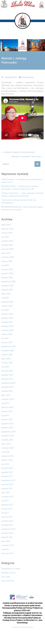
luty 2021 (5, 338)
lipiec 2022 (5, 294)
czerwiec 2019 (7, 399)
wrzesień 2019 (7, 387)
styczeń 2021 (7, 342)
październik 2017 (8, 480)
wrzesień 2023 (7, 249)
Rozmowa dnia (28, 77)
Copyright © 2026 (18, 627)
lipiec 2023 (5, 253)
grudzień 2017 (7, 472)
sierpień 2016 (7, 537)
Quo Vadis (5, 577)
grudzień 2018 (7, 423)
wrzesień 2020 (7, 350)
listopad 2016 (7, 525)
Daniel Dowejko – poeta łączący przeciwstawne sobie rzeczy (21, 180)
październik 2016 (8, 529)
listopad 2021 (7, 322)
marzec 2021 (6, 334)
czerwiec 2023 (7, 257)
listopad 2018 (7, 427)
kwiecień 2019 (7, 407)
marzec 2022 (6, 306)
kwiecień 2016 (7, 553)
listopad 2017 (7, 476)
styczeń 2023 (7, 269)
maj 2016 (5, 549)
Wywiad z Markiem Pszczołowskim (18, 152)
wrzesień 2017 (7, 484)
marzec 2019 (6, 411)
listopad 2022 (7, 277)
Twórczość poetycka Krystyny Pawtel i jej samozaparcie (18, 201)
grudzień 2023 (7, 241)
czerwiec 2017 (7, 497)
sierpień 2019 (7, 391)
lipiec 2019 (5, 395)
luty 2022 (5, 310)
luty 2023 (5, 265)
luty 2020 (5, 367)
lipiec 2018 (5, 444)
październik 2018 (8, 432)
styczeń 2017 (7, 517)
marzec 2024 (6, 233)
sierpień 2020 (7, 354)
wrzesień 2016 (7, 533)
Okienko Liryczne (8, 573)
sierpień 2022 (7, 290)
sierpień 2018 (7, 440)
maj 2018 (5, 452)
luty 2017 (5, 513)
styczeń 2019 (7, 419)
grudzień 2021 (7, 318)
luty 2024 (5, 237)
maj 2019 (5, 403)
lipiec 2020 (5, 359)
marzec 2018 (6, 460)
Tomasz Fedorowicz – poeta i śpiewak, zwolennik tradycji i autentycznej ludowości (22, 194)
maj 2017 (5, 501)
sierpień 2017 (7, 488)
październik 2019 (8, 383)
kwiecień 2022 (7, 302)
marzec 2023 (6, 261)
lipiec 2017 (5, 492)
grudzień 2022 (7, 273)
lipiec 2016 (5, 541)
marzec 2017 (6, 509)
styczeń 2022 (7, 314)
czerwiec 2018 (7, 448)
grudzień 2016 (7, 521)
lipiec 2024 (5, 225)
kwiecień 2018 (7, 456)
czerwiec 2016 (7, 545)
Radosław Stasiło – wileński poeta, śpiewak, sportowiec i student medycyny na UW (19, 187)
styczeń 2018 (7, 468)
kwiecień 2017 (7, 505)
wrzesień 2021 (7, 326)
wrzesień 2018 (7, 436)
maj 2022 (5, 298)
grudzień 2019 (7, 375)
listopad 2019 (7, 379)
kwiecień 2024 (7, 229)
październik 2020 (8, 346)
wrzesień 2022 (7, 286)
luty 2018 (5, 464)
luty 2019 (5, 415)
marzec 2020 (6, 363)
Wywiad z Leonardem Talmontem (28, 156)
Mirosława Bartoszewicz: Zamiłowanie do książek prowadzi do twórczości (22, 208)
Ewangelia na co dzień (10, 568)
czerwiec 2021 (7, 330)
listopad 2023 (7, 245)
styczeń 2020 (7, 371)
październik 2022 (8, 281)
